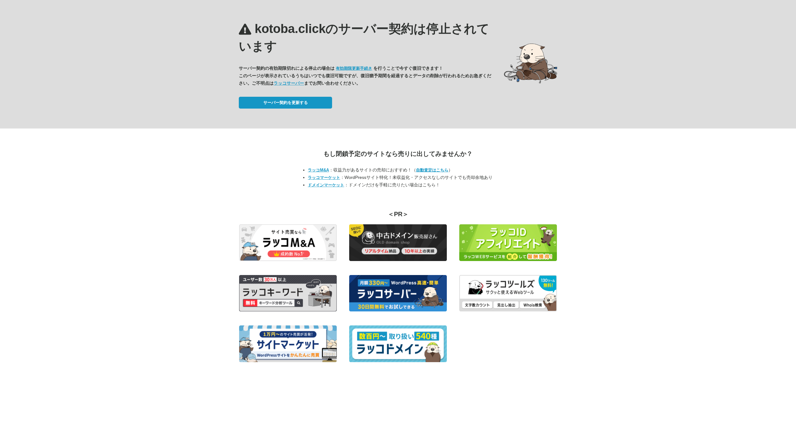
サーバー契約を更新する (285, 102)
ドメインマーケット (326, 185)
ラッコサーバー (289, 83)
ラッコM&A (318, 170)
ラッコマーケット (324, 177)
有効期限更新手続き (354, 68)
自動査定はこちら (432, 170)
